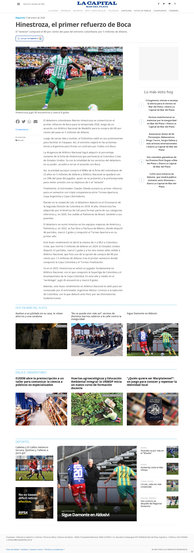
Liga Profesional (67, 511)
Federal (144, 448)
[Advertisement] (158, 63)
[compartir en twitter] (24, 121)
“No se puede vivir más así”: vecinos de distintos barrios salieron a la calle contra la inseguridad (96, 316)
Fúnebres (173, 10)
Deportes (78, 10)
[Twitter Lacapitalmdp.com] (163, 3)
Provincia (65, 10)
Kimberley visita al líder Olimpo (152, 468)
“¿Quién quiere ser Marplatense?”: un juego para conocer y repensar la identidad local (152, 381)
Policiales (113, 10)
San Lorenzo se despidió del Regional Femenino (151, 504)
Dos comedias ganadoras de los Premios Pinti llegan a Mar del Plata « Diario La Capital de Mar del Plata (159, 162)
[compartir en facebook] (19, 121)
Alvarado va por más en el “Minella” (152, 452)
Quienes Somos (36, 549)
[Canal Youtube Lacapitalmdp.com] (169, 3)
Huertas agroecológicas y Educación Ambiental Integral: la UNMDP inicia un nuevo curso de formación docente (96, 383)
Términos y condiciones (53, 549)
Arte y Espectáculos (95, 10)
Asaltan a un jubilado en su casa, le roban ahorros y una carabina (39, 315)
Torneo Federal (147, 481)
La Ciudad (53, 10)
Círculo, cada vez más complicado (151, 485)
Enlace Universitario (57, 395)
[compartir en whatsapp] (30, 121)
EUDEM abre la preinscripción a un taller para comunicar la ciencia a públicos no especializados (40, 381)
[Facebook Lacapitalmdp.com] (159, 3)
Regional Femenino (149, 498)
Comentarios (22, 129)
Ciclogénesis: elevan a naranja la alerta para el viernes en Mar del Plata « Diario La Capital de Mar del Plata (159, 105)
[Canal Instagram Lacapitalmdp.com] (175, 3)
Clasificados (159, 10)
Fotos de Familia (142, 10)
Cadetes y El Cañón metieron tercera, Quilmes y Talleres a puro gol (32, 450)
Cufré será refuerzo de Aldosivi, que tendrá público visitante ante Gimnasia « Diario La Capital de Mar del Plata (158, 180)
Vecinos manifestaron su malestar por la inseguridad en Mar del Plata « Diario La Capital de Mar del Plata (158, 122)
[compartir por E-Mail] (36, 121)
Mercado (20, 140)
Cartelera (126, 10)
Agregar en (29, 38)
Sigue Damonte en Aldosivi (142, 313)
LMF (50, 458)
